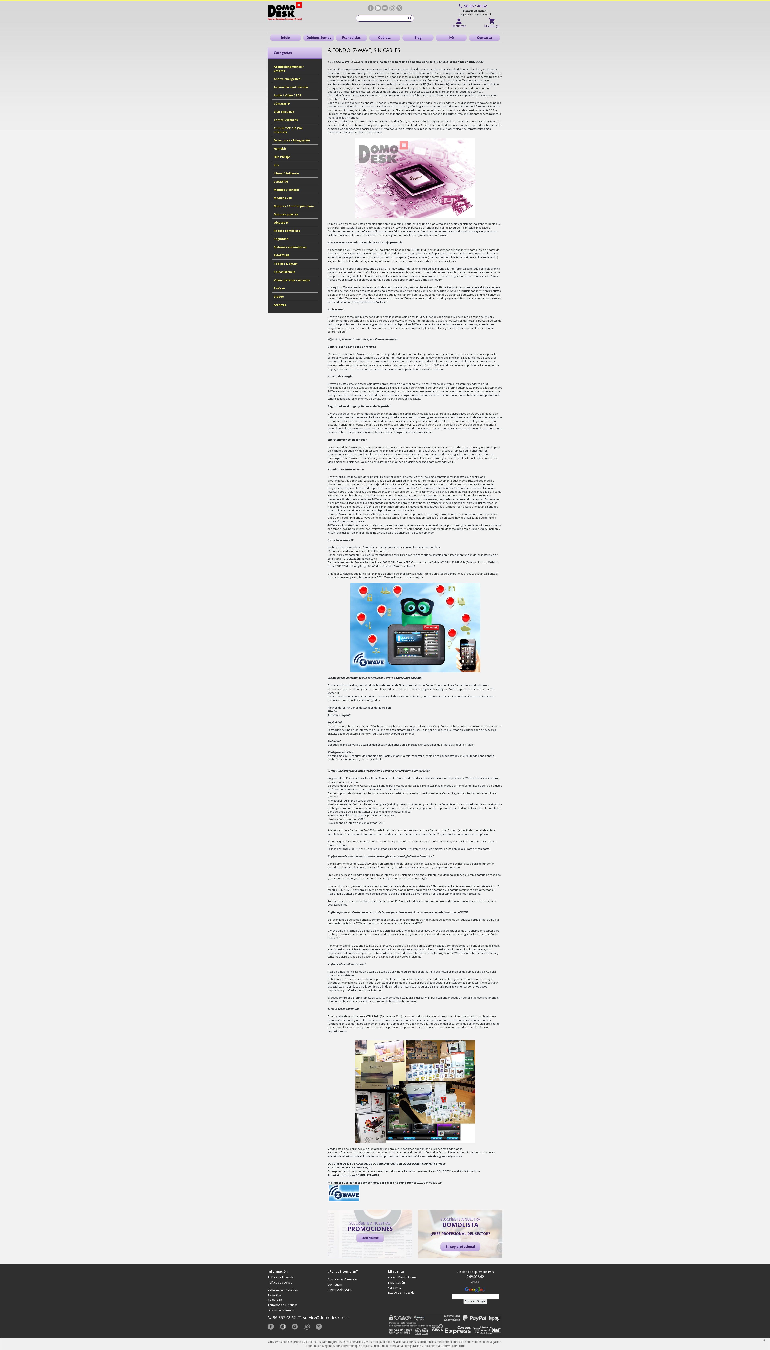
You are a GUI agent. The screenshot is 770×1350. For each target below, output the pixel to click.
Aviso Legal (275, 1299)
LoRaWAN (281, 181)
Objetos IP (281, 222)
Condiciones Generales (343, 1279)
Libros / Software (286, 173)
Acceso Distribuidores (402, 1277)
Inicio (285, 37)
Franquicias (351, 37)
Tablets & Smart (286, 264)
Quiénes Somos (318, 37)
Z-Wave (279, 288)
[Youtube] (385, 8)
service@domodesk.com (326, 1317)
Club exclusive (284, 112)
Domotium (335, 1284)
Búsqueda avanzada (281, 1310)
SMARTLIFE (281, 255)
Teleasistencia (284, 272)
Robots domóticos (287, 231)
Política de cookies (280, 1282)
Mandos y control (286, 190)
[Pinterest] (392, 8)
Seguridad (281, 239)
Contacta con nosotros (283, 1289)
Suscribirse (370, 1238)
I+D (451, 37)
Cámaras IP (282, 103)
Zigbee (279, 296)
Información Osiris (340, 1289)
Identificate (459, 26)
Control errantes (286, 120)
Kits (276, 165)
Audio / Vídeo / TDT (288, 95)
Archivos (280, 305)
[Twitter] (399, 8)
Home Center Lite (457, 685)
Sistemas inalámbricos (290, 247)
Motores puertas (286, 214)
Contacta (484, 37)
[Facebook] (371, 8)
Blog (418, 37)
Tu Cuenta (274, 1294)
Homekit (280, 148)
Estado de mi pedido (401, 1292)
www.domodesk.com (429, 1182)
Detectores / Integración (292, 140)
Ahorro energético (287, 79)
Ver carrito (394, 1287)
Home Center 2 (427, 685)
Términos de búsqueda (283, 1304)
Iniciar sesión (396, 1282)
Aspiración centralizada (291, 87)
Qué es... (384, 37)
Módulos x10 (283, 198)
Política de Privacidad (281, 1277)
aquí (461, 1346)
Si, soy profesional (460, 1246)
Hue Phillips (282, 157)
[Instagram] (378, 8)
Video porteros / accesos (292, 280)
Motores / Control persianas (294, 206)
